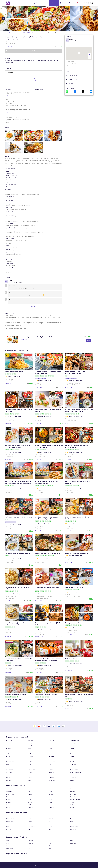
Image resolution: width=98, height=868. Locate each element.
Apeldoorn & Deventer (11, 753)
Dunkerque (30, 840)
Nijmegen (51, 756)
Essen (29, 824)
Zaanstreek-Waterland (75, 772)
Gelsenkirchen (31, 826)
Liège (50, 791)
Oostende (51, 807)
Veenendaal (73, 759)
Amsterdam (9, 751)
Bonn (7, 826)
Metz (50, 840)
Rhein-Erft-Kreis (74, 829)
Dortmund (8, 829)
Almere (8, 745)
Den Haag (8, 780)
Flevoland (30, 761)
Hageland (30, 794)
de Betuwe (9, 772)
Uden (71, 751)
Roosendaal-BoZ (53, 775)
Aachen (8, 816)
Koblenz (51, 816)
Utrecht (72, 753)
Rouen (71, 840)
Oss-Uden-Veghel (53, 767)
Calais (7, 846)
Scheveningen (52, 780)
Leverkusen (52, 824)
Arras (7, 843)
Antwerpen (9, 791)
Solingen (8, 832)
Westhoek (72, 807)
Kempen (30, 802)
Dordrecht (30, 748)
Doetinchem (31, 745)
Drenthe (30, 751)
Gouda (29, 767)
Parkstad (51, 769)
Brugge (8, 797)
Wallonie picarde (74, 805)
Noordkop (51, 759)
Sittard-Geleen (74, 743)
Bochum (8, 824)
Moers (50, 826)
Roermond (51, 772)
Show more (33, 306)
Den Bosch (9, 777)
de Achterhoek (9, 769)
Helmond (30, 780)
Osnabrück (72, 824)
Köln (50, 821)
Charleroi (8, 805)
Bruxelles (8, 802)
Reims (50, 848)
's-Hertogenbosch (74, 740)
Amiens (8, 840)
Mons (50, 799)
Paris (50, 846)
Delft (7, 775)
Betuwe (8, 764)
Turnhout (72, 797)
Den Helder (30, 740)
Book (88, 340)
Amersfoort (9, 748)
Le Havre (30, 846)
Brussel (8, 799)
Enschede (30, 759)
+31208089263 (79, 865)
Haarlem (30, 775)
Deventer (30, 743)
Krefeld (51, 818)
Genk (29, 789)
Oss (50, 764)
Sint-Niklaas (73, 794)
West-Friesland (74, 769)
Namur (50, 802)
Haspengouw (31, 797)
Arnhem (8, 756)
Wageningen (73, 764)
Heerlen (30, 777)
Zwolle (72, 780)
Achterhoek (9, 740)
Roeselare (72, 791)
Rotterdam (51, 777)
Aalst (7, 789)
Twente (72, 748)
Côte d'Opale (9, 848)
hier (8, 96)
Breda (7, 767)
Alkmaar (8, 743)
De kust (8, 807)
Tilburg (72, 745)
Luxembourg (52, 794)
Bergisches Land (10, 818)
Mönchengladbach (74, 816)
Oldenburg (72, 821)
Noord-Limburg (52, 761)
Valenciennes (73, 846)
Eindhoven (30, 756)
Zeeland (72, 775)
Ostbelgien (73, 789)
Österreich (8, 857)
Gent (29, 791)
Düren (29, 818)
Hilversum (51, 740)
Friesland (30, 764)
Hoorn (50, 743)
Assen (7, 759)
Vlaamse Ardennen (75, 799)
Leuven (51, 789)
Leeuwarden (52, 745)
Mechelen (51, 797)
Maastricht (51, 751)
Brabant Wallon (10, 794)
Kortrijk (29, 805)
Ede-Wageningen (32, 753)
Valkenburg (73, 756)
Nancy (50, 843)
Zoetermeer (73, 777)
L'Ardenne (30, 807)
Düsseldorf (30, 821)
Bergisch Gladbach (10, 821)
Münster (72, 818)
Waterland (72, 767)
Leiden (50, 748)
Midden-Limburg (53, 753)
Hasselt (29, 799)
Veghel (72, 761)
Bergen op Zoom (10, 761)
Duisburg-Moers (32, 816)
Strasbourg (73, 843)
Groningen (30, 772)
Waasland (72, 802)
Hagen (29, 829)
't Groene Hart (31, 769)
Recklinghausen (74, 826)
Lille (29, 848)
